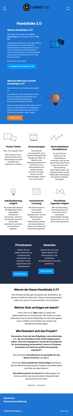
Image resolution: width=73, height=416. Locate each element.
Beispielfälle (15, 118)
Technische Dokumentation (21, 66)
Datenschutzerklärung (15, 401)
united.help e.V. (16, 411)
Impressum (9, 398)
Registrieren (20, 274)
